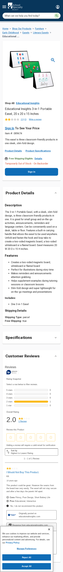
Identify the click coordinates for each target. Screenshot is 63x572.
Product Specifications (38, 151)
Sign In (9, 128)
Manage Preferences (26, 549)
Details (38, 158)
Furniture (39, 28)
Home (5, 28)
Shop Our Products (21, 28)
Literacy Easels (41, 32)
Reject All (26, 557)
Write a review (35, 119)
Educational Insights (27, 103)
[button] (58, 7)
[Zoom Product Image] (53, 60)
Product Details (13, 151)
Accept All (26, 566)
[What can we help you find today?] (56, 15)
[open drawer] (4, 6)
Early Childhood (10, 32)
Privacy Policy (12, 543)
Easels (25, 32)
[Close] (49, 529)
